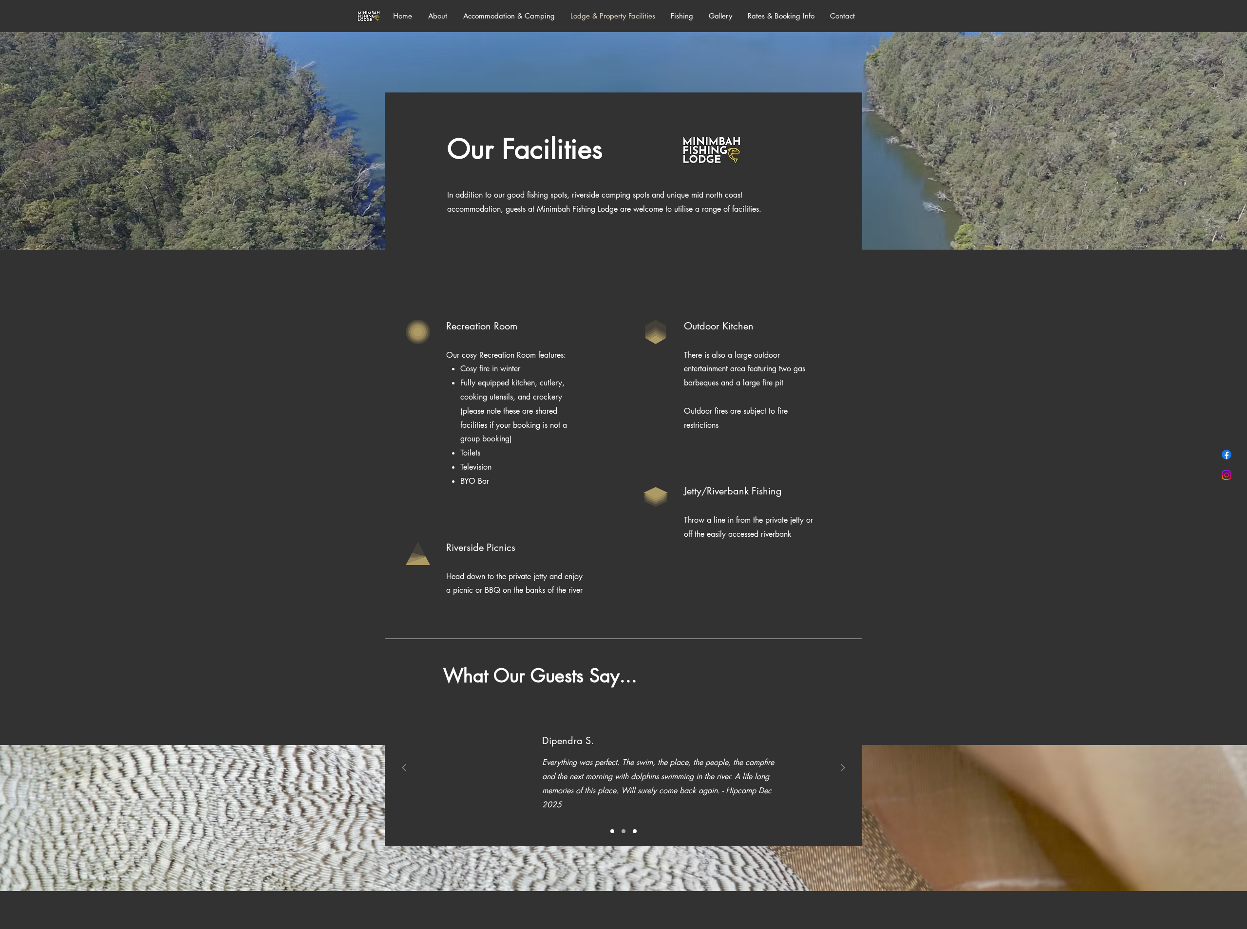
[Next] (843, 768)
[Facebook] (1226, 454)
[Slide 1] (612, 831)
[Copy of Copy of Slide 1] (635, 831)
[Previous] (404, 768)
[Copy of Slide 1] (623, 831)
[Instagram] (1226, 475)
